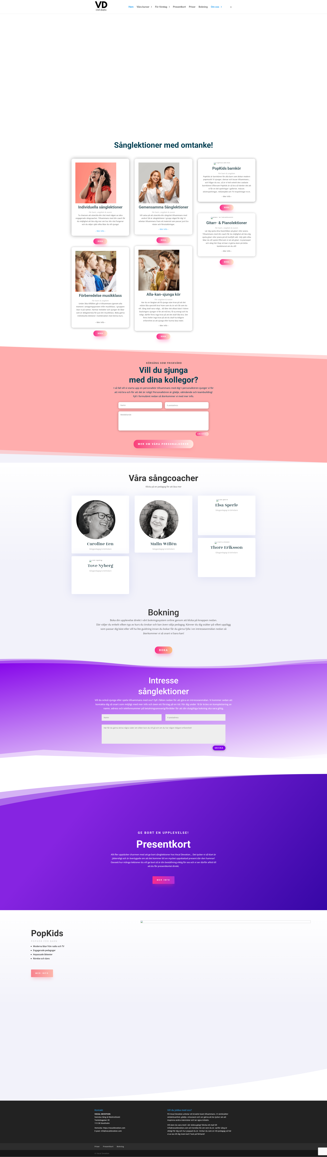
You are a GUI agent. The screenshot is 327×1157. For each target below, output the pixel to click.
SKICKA (219, 748)
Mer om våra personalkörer (163, 444)
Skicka (202, 434)
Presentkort (179, 7)
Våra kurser (143, 7)
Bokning (203, 7)
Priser (192, 7)
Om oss (215, 7)
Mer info (163, 880)
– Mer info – (100, 231)
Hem (131, 7)
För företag (161, 7)
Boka (100, 241)
